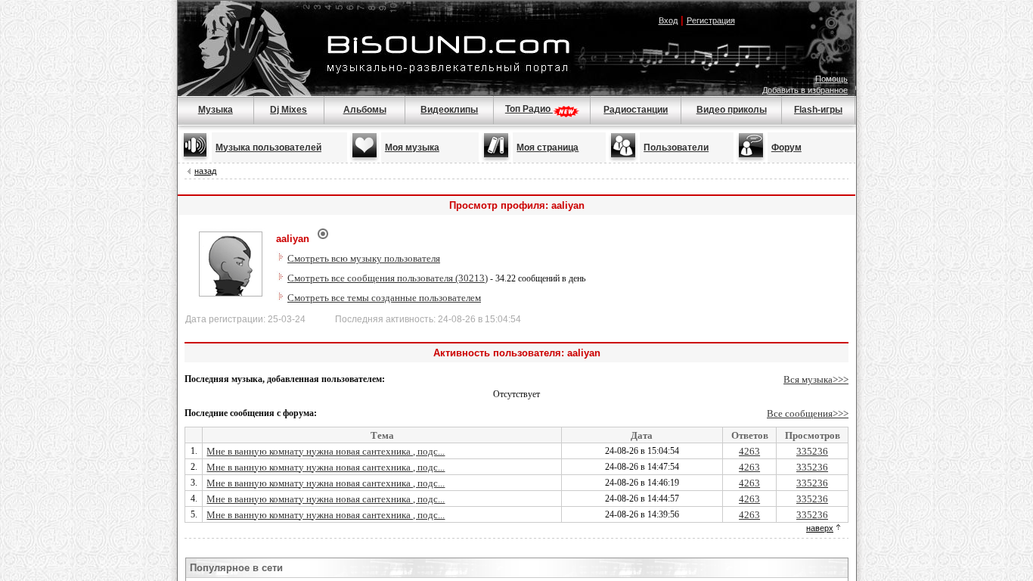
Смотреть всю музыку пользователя (363, 258)
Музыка (215, 109)
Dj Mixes (288, 109)
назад (205, 171)
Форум (786, 147)
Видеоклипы (449, 109)
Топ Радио (529, 109)
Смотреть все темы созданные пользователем (384, 297)
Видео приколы (731, 109)
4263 (749, 451)
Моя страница (547, 147)
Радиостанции (635, 109)
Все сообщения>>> (807, 413)
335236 (812, 451)
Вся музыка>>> (815, 379)
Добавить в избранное (805, 90)
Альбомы (364, 109)
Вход (668, 20)
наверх (819, 528)
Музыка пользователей (268, 147)
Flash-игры (818, 109)
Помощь (831, 78)
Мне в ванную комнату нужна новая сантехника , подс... (325, 451)
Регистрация (711, 20)
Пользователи (676, 147)
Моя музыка (412, 147)
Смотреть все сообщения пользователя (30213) (387, 278)
